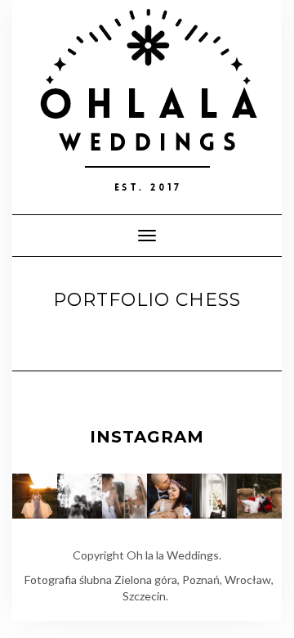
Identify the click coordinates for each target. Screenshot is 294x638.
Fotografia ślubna (68, 579)
